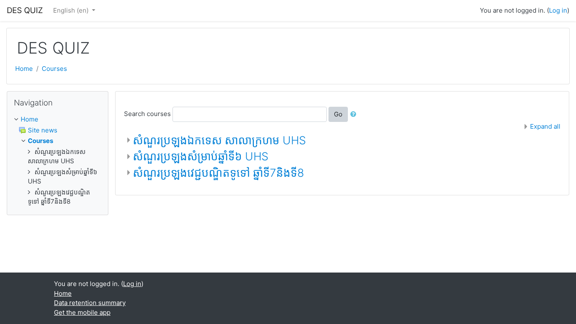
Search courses (147, 114)
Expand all (545, 126)
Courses (54, 69)
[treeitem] (57, 119)
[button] (355, 114)
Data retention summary (90, 303)
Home (24, 69)
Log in (558, 10)
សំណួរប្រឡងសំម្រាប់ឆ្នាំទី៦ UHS (201, 156)
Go (338, 114)
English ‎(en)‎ (71, 10)
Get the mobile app (82, 312)
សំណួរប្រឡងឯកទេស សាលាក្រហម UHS (219, 140)
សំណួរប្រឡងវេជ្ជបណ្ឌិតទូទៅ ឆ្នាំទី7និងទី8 (218, 172)
